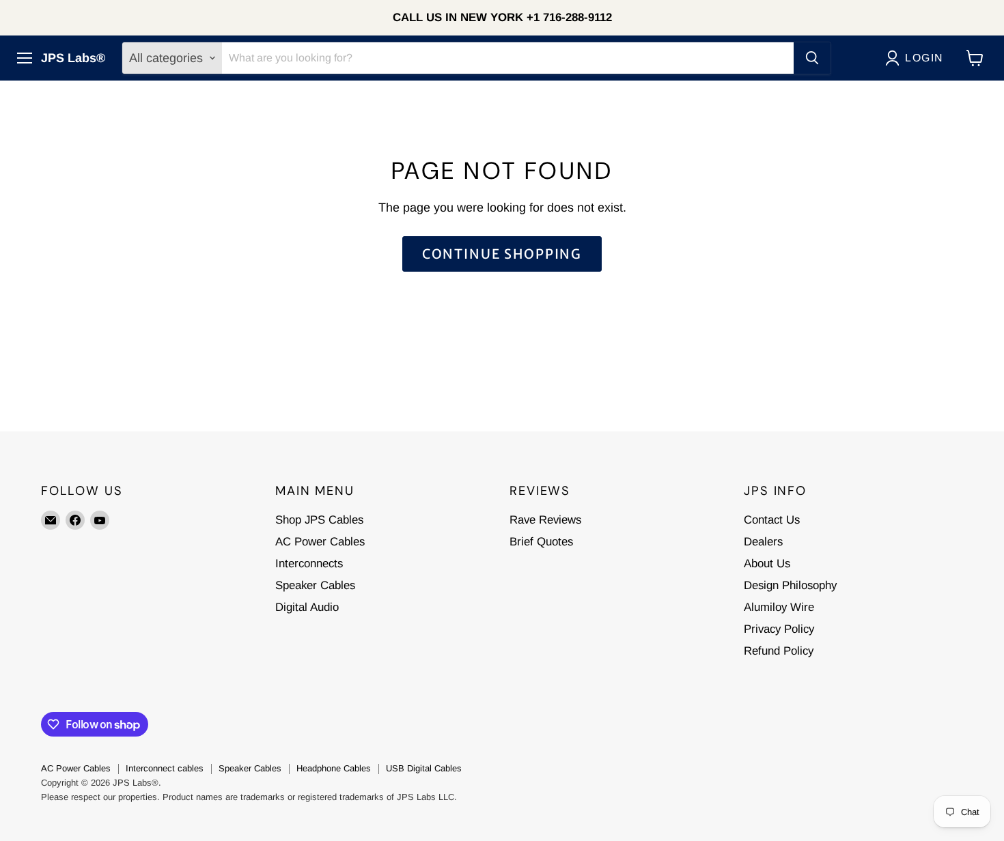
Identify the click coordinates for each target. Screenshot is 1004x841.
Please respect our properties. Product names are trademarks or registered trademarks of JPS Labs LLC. (249, 797)
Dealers (763, 541)
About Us (767, 563)
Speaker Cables (315, 585)
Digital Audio (307, 607)
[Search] (812, 58)
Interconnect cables (165, 768)
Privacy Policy (779, 629)
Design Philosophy (790, 585)
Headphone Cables (333, 768)
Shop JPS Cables (319, 519)
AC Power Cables (320, 541)
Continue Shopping (502, 254)
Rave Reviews (545, 519)
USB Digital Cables (424, 768)
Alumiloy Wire (779, 607)
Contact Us (772, 519)
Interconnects (309, 563)
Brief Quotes (541, 541)
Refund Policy (778, 650)
